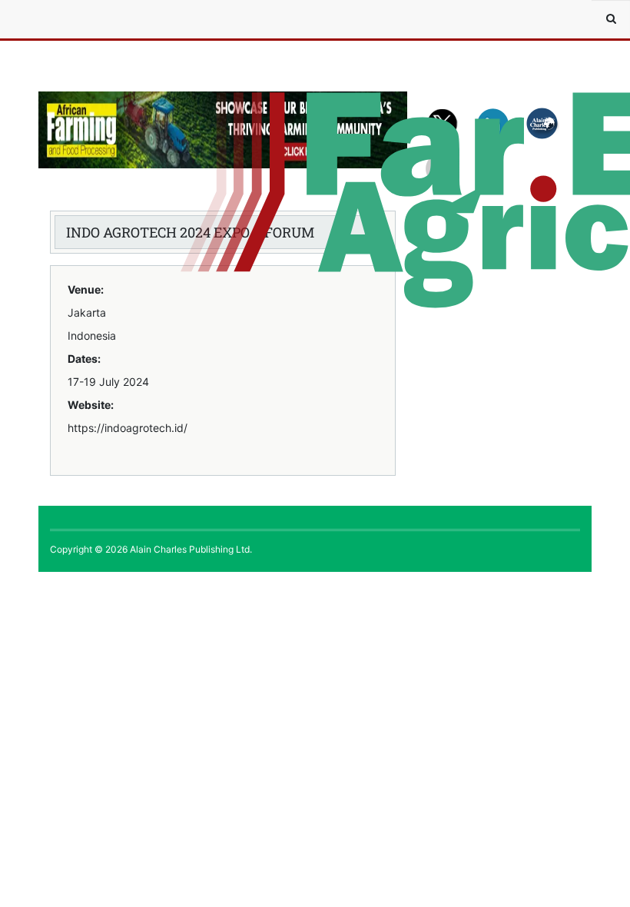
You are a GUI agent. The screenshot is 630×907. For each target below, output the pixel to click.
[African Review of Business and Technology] (84, 19)
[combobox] (611, 19)
